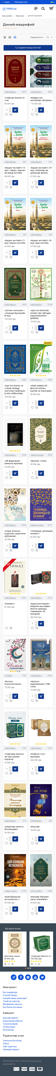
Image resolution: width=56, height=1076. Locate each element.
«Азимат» (9, 603)
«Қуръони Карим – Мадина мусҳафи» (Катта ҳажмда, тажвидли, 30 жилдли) (40, 608)
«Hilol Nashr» (10, 92)
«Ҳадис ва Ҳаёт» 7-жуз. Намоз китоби (14, 241)
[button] (25, 968)
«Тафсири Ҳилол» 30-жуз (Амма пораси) (14, 756)
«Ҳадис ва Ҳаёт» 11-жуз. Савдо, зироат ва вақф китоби (15, 170)
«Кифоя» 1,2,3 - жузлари (38, 755)
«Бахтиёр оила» (12, 956)
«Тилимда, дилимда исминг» (41, 532)
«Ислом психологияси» (12, 682)
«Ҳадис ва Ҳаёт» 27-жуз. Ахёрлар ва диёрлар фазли (41, 170)
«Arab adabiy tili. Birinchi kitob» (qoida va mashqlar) (41, 388)
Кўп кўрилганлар (13, 929)
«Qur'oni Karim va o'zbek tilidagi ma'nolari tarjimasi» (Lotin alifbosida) (14, 389)
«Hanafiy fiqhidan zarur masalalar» (39, 898)
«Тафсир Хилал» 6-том (14, 99)
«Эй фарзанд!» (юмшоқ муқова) (13, 462)
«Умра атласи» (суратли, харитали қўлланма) (15, 533)
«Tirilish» (8, 676)
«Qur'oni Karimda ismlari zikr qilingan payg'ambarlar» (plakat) (40, 314)
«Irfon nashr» (36, 891)
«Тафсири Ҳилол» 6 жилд (41, 956)
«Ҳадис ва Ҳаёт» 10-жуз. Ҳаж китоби (41, 241)
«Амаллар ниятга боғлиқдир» (13, 827)
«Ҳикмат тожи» (38, 461)
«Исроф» (35, 826)
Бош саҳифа (7, 16)
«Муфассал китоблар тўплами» (41, 99)
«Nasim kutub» (37, 455)
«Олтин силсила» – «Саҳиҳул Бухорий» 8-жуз (14, 313)
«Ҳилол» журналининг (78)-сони (40, 684)
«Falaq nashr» (11, 891)
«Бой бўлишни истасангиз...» (12, 898)
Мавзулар (20, 16)
